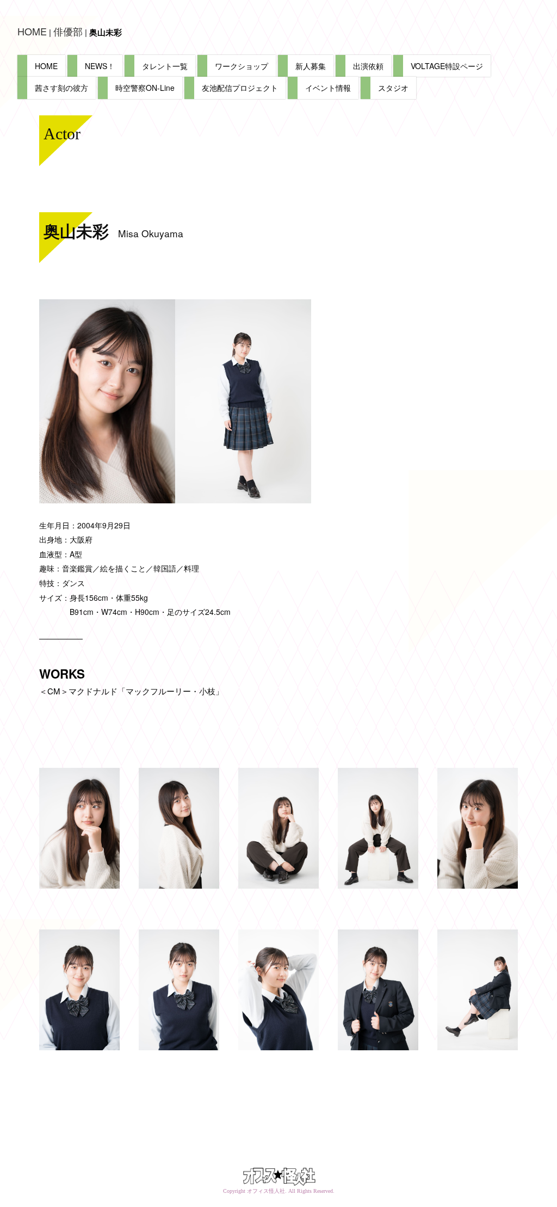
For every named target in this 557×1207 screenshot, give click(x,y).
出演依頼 (368, 65)
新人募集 (310, 65)
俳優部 (68, 31)
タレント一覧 (165, 65)
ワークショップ (241, 65)
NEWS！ (100, 65)
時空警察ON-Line (145, 87)
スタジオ (393, 87)
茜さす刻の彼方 (61, 87)
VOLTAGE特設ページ (447, 65)
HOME (32, 31)
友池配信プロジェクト (240, 87)
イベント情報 (328, 87)
